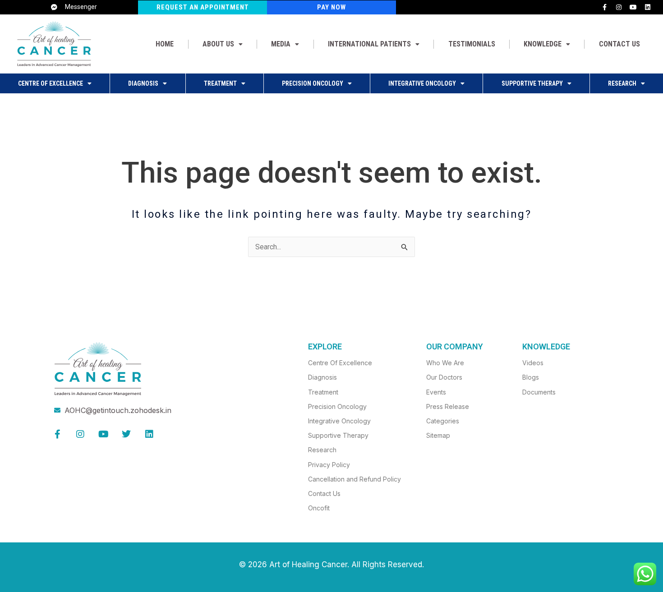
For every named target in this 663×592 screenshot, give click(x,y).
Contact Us (619, 44)
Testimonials (471, 44)
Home (165, 44)
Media (280, 44)
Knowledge (543, 44)
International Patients (369, 44)
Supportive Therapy (532, 83)
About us (218, 44)
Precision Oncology (312, 83)
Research (622, 83)
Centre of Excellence (50, 83)
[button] (223, 44)
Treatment (220, 83)
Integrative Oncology (422, 83)
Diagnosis (143, 83)
